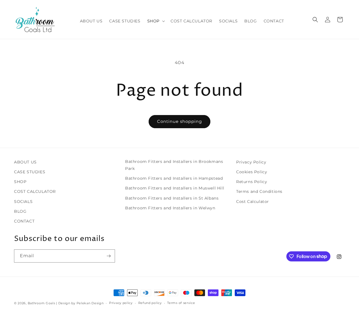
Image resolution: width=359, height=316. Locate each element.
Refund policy (150, 303)
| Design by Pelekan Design (79, 303)
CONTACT (24, 221)
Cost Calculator (252, 201)
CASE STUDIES (29, 171)
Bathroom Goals (41, 303)
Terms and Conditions (259, 191)
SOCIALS (23, 201)
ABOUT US (25, 162)
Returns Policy (251, 181)
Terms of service (181, 303)
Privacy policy (121, 303)
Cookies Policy (251, 171)
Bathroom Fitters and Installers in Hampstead (174, 178)
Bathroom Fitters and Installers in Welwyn (170, 207)
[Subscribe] (108, 256)
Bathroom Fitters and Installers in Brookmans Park (174, 165)
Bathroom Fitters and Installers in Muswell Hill (174, 188)
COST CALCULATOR (35, 191)
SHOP (20, 181)
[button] (155, 21)
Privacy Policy (251, 162)
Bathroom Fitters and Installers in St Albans (171, 198)
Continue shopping (179, 121)
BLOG (20, 211)
